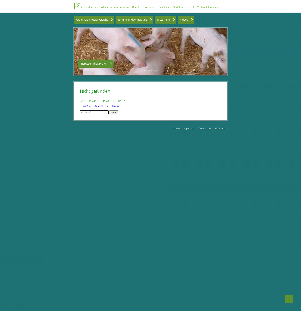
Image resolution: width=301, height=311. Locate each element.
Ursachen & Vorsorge (143, 6)
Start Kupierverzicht (183, 6)
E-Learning (163, 19)
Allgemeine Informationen (115, 6)
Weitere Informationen (209, 6)
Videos (184, 19)
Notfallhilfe (163, 6)
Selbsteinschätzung (87, 6)
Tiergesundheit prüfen (94, 63)
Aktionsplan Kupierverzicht (92, 19)
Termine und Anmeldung (132, 19)
